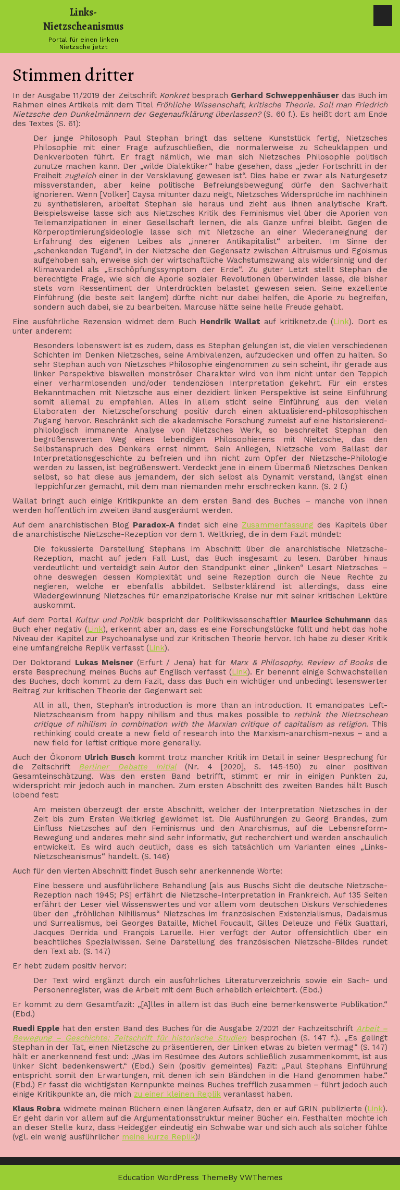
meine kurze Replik (158, 1137)
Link (341, 321)
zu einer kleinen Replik (177, 1094)
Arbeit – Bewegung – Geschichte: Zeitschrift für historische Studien (200, 1033)
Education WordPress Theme (173, 1177)
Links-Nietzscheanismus (83, 19)
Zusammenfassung (278, 525)
